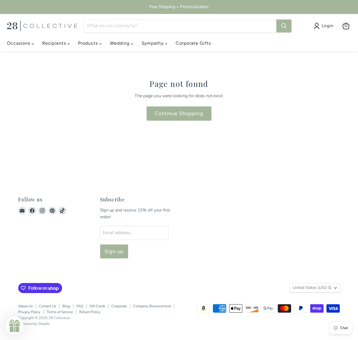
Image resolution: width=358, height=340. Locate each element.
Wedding (120, 43)
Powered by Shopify (34, 323)
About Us (25, 306)
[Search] (283, 26)
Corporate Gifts (193, 43)
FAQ (79, 306)
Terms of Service (60, 312)
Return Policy (89, 312)
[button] (14, 325)
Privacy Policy (29, 312)
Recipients (55, 43)
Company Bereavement (152, 306)
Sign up (114, 251)
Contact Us (47, 306)
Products (88, 43)
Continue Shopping (179, 113)
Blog (66, 306)
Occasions (19, 43)
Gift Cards (97, 306)
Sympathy (153, 43)
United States (312, 287)
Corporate (119, 306)
